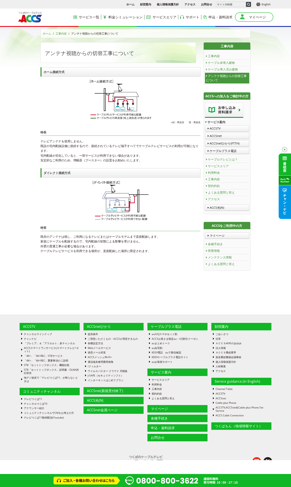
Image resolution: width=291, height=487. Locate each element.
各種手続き (215, 244)
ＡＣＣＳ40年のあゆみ (229, 343)
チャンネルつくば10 (35, 403)
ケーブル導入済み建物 (223, 69)
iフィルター (94, 366)
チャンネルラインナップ (38, 334)
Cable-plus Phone (226, 403)
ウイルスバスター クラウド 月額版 (107, 371)
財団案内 (145, 4)
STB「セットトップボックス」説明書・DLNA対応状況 (51, 371)
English (266, 4)
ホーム (130, 4)
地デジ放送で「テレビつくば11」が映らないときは (51, 379)
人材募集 (221, 366)
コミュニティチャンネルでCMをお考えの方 (49, 413)
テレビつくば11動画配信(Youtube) (44, 417)
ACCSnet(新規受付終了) (105, 390)
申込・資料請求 (163, 428)
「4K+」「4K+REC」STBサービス (43, 356)
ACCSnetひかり (99, 326)
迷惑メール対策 (97, 352)
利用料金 (214, 173)
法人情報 (221, 348)
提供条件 (93, 334)
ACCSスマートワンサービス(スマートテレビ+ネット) (51, 349)
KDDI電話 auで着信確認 (166, 352)
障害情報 (214, 251)
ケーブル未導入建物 (221, 63)
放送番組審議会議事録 (228, 357)
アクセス (190, 4)
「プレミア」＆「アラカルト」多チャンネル (49, 343)
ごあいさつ (222, 334)
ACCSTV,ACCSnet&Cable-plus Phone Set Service (239, 409)
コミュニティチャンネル (42, 391)
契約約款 (214, 186)
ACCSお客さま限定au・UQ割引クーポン (175, 339)
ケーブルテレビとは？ (223, 159)
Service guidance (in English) (237, 381)
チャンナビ (30, 339)
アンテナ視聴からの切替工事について (226, 78)
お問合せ (206, 4)
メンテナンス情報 (220, 257)
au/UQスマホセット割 (164, 334)
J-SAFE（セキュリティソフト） (105, 375)
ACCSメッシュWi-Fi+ (100, 357)
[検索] (248, 4)
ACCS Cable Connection (230, 415)
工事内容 (61, 33)
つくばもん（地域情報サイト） (238, 426)
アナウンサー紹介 (34, 408)
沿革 (218, 339)
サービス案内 (161, 372)
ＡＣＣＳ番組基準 (226, 352)
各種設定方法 (95, 343)
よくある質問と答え (221, 192)
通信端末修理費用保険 (100, 362)
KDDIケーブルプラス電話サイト (170, 357)
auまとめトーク (161, 343)
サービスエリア (218, 166)
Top (281, 477)
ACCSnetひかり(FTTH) (224, 143)
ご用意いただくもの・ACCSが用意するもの (113, 339)
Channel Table (224, 389)
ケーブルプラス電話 (222, 151)
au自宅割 (157, 348)
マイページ (217, 235)
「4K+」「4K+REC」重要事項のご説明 (46, 360)
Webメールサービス (99, 348)
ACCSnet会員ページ (102, 410)
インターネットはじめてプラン (106, 380)
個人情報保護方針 (168, 4)
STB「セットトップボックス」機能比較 (46, 365)
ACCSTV (214, 128)
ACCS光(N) (216, 208)
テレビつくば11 (33, 399)
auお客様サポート (162, 362)
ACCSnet (215, 136)
